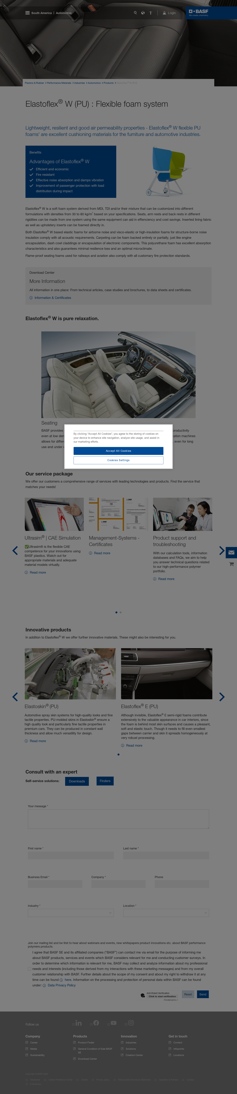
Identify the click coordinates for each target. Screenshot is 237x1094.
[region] (118, 446)
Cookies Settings (118, 460)
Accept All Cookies (118, 450)
